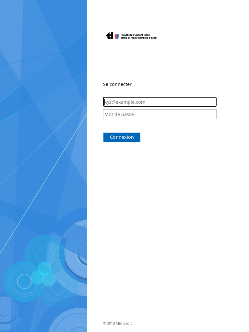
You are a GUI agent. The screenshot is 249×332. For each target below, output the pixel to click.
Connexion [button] (122, 137)
